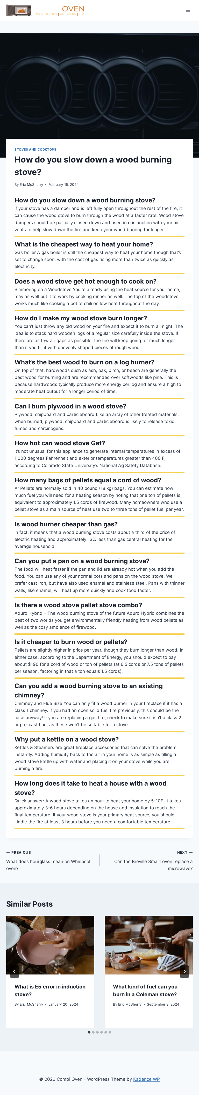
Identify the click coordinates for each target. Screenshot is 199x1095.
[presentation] (50, 945)
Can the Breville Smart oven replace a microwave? (153, 860)
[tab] (89, 1032)
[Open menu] (188, 10)
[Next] (184, 971)
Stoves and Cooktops (35, 149)
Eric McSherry (31, 184)
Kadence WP (146, 1079)
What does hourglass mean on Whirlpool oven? (48, 860)
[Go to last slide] (14, 971)
